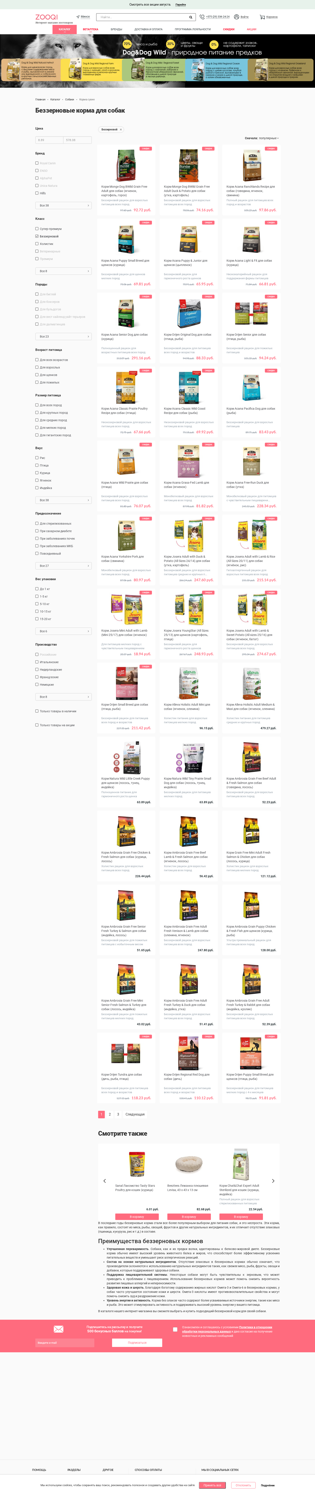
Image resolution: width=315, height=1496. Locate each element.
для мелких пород (53, 427)
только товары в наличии (58, 711)
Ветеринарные (50, 251)
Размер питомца (48, 395)
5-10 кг (45, 604)
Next (274, 1185)
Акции (251, 29)
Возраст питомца (48, 350)
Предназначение (48, 513)
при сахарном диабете (56, 531)
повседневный (50, 553)
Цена (39, 128)
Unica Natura (48, 185)
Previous (106, 1188)
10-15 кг (45, 611)
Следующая (135, 1114)
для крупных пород (54, 412)
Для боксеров (50, 301)
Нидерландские (51, 669)
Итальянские (49, 662)
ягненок (45, 480)
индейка (46, 488)
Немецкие (47, 684)
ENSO (44, 170)
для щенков (48, 375)
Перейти (181, 4)
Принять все (212, 1485)
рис (42, 458)
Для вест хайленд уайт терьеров (62, 317)
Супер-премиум (51, 229)
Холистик (46, 244)
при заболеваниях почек (57, 538)
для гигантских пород (55, 435)
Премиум (46, 259)
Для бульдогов (50, 309)
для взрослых (50, 367)
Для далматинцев (52, 324)
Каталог (64, 29)
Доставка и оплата (148, 29)
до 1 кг (45, 589)
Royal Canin (48, 163)
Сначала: (251, 138)
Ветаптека (90, 29)
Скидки (228, 29)
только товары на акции (57, 725)
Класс (40, 219)
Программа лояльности (193, 29)
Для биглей (48, 294)
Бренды (116, 29)
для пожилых (49, 382)
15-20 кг (45, 619)
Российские (48, 654)
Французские (49, 677)
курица (45, 473)
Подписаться (137, 1342)
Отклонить (243, 1485)
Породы (41, 284)
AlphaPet (46, 178)
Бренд (40, 153)
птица (44, 465)
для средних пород (53, 420)
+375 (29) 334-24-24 (217, 16)
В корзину (126, 216)
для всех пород (51, 405)
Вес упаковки (45, 579)
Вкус (39, 448)
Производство (46, 644)
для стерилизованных (55, 523)
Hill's (43, 193)
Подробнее (267, 1485)
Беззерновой (49, 236)
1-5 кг (44, 596)
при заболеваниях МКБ (56, 546)
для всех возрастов (54, 360)
